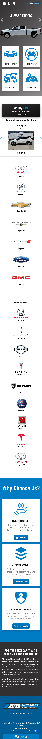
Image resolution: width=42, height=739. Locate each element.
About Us (14, 713)
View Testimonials (21, 626)
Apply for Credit (21, 537)
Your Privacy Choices (27, 731)
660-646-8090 (21, 725)
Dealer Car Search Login (21, 728)
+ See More (30, 120)
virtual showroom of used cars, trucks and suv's (16, 684)
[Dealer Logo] (33, 3)
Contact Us (21, 713)
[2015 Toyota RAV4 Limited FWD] (21, 140)
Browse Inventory (21, 581)
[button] (2, 20)
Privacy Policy (30, 713)
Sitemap (17, 731)
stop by (4, 687)
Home (9, 713)
